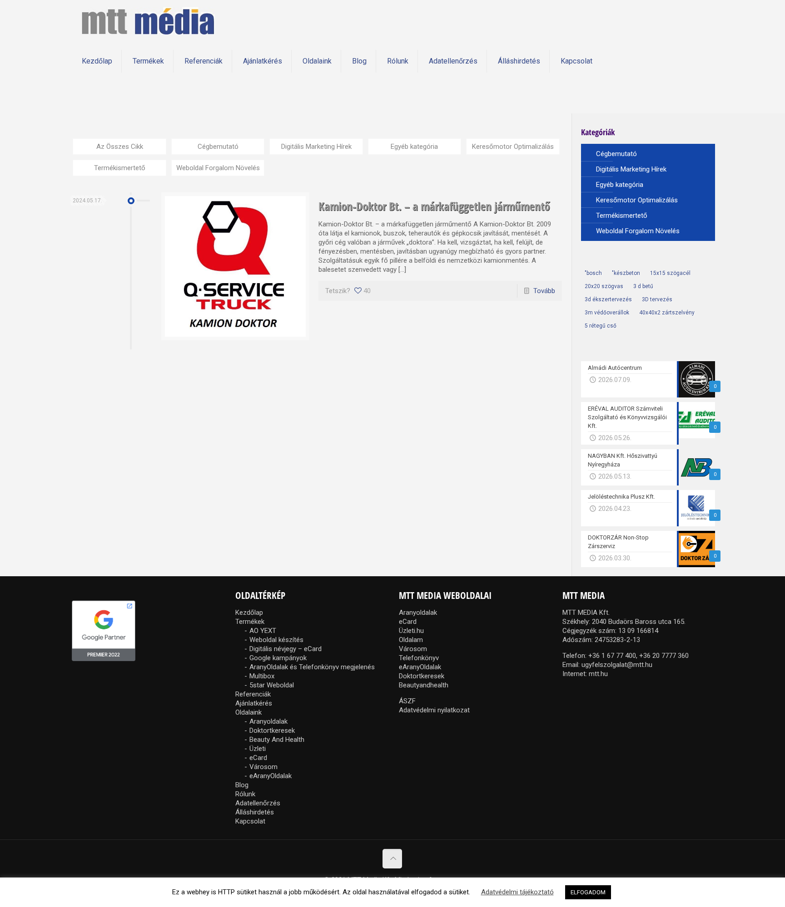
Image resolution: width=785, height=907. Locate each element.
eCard (258, 758)
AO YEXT (262, 631)
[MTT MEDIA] (148, 20)
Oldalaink (248, 712)
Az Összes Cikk (119, 146)
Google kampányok (278, 658)
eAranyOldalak (270, 776)
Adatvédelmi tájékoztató (517, 892)
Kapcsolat (250, 821)
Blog (241, 785)
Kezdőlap (249, 612)
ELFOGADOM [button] (588, 892)
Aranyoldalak (268, 721)
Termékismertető (119, 168)
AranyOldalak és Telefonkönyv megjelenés (312, 667)
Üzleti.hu (411, 631)
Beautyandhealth (423, 685)
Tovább (544, 291)
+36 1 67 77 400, (612, 656)
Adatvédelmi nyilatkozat (434, 710)
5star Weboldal (271, 685)
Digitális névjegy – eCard (285, 649)
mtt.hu (598, 674)
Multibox (261, 676)
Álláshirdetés (254, 812)
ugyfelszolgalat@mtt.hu (616, 665)
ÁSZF (407, 701)
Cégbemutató (218, 146)
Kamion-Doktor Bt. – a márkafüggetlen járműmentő (434, 206)
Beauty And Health (276, 739)
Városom (263, 767)
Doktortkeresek (272, 730)
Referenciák (253, 694)
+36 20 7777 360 (664, 656)
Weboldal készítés (276, 640)
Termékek (249, 622)
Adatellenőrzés (257, 803)
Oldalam (411, 640)
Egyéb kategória (414, 146)
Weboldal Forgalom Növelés (218, 168)
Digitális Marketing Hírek (316, 146)
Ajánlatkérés (253, 703)
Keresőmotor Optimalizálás (513, 146)
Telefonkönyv (419, 658)
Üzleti (257, 749)
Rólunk (245, 794)
